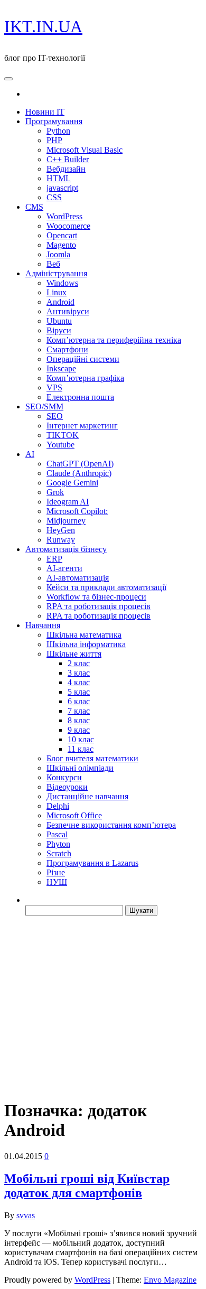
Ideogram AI (67, 501)
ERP (54, 558)
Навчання (42, 625)
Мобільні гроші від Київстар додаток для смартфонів (87, 1186)
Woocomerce (68, 225)
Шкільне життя (73, 653)
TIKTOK (62, 435)
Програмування (53, 121)
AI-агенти (64, 568)
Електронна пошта (80, 397)
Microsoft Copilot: (77, 511)
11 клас (80, 748)
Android (60, 301)
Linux (56, 292)
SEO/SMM (44, 406)
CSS (54, 197)
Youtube (60, 444)
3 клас (79, 672)
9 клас (79, 729)
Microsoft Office (74, 815)
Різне (55, 872)
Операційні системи (82, 358)
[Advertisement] (103, 1007)
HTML (58, 178)
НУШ (56, 881)
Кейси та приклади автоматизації (106, 587)
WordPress (64, 216)
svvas (25, 1215)
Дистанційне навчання (87, 796)
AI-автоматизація (77, 577)
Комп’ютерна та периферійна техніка (113, 339)
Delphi (57, 805)
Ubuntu (59, 320)
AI (29, 454)
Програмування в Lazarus (92, 862)
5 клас (79, 691)
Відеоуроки (67, 786)
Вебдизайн (66, 168)
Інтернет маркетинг (82, 425)
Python (58, 130)
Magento (61, 244)
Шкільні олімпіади (80, 767)
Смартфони (67, 349)
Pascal (57, 834)
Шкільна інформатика (86, 644)
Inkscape (61, 368)
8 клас (79, 720)
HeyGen (60, 530)
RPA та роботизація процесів (98, 606)
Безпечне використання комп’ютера (111, 824)
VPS (54, 387)
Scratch (58, 853)
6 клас (79, 701)
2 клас (79, 663)
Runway (60, 539)
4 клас (79, 682)
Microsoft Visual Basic (84, 149)
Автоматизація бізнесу (66, 549)
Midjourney (66, 520)
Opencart (61, 235)
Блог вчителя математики (92, 758)
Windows (62, 282)
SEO (54, 416)
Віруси (58, 330)
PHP (54, 140)
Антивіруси (67, 311)
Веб (53, 263)
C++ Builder (67, 159)
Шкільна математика (83, 634)
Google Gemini (72, 482)
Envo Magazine (170, 1279)
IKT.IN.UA (43, 26)
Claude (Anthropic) (78, 473)
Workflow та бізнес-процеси (96, 596)
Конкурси (64, 777)
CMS (34, 206)
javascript (62, 187)
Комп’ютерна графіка (85, 377)
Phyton (58, 843)
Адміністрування (56, 273)
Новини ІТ (44, 111)
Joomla (58, 254)
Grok (55, 492)
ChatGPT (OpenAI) (80, 463)
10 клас (81, 739)
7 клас (79, 710)
